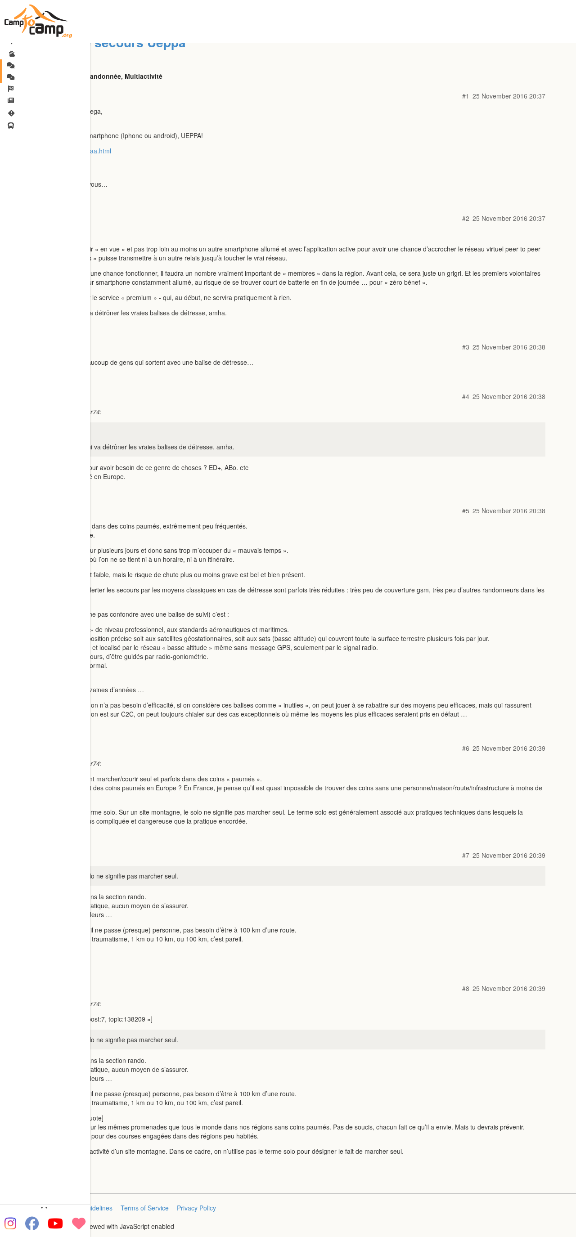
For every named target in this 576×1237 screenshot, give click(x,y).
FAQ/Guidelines (90, 1207)
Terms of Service (145, 1207)
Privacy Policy (196, 1207)
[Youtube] (55, 1223)
